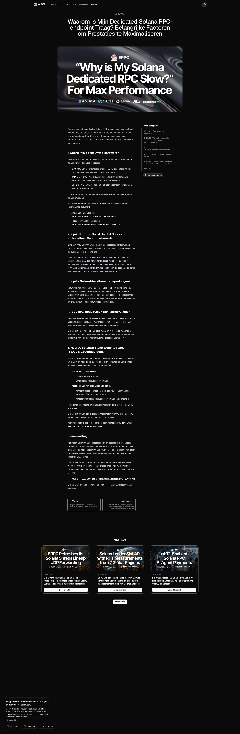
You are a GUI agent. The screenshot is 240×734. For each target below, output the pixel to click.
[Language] (204, 4)
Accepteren (48, 726)
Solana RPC (63, 4)
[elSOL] (40, 4)
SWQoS (53, 4)
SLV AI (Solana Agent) (79, 4)
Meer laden (120, 602)
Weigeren (31, 726)
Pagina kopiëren (155, 175)
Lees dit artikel (65, 590)
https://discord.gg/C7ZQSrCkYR (119, 479)
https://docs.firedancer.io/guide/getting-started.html (96, 224)
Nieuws (94, 4)
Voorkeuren (15, 726)
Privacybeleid (11, 720)
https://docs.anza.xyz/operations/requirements (94, 216)
